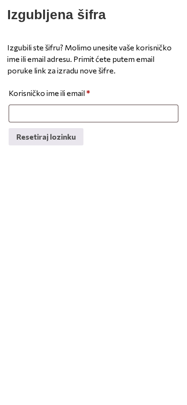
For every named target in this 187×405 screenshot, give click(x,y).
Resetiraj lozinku (46, 136)
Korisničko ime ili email (49, 92)
